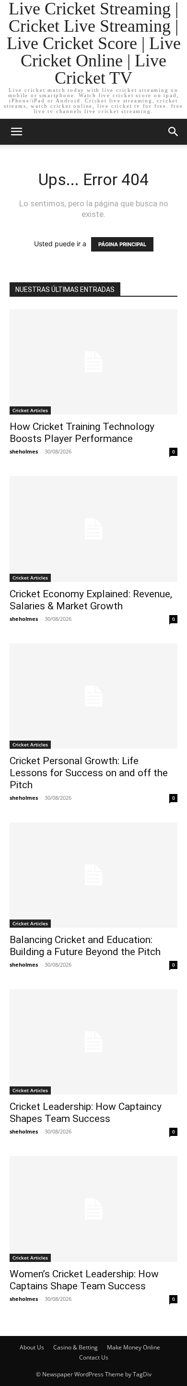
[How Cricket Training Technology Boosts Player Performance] (93, 362)
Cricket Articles (30, 410)
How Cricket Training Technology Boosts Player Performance (82, 432)
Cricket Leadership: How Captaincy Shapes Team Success (86, 1112)
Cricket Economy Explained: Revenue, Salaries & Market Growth (91, 600)
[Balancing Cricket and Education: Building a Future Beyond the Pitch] (93, 875)
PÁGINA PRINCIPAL (122, 244)
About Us (32, 1347)
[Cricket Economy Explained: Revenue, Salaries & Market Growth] (93, 528)
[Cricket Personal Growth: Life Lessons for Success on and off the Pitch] (93, 696)
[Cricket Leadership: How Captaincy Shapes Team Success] (93, 1042)
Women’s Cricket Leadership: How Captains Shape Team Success (84, 1280)
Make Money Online (133, 1347)
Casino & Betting (75, 1347)
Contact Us (93, 1357)
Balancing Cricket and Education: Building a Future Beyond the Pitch (85, 946)
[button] (16, 132)
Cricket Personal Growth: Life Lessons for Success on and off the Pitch (89, 773)
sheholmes (24, 451)
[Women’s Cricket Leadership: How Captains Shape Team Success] (93, 1208)
